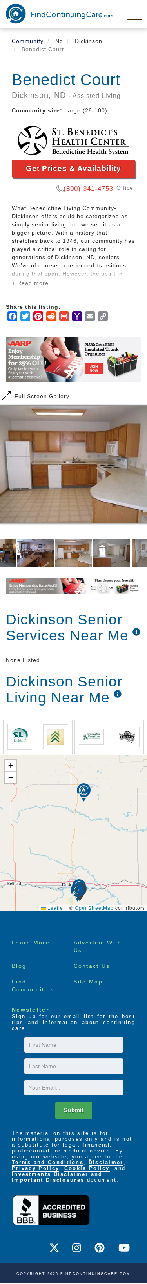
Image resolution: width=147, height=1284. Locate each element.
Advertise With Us (98, 946)
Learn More (31, 942)
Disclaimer (106, 1162)
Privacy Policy (35, 1168)
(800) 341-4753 (88, 188)
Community (28, 41)
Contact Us (92, 966)
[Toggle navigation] (135, 13)
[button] (77, 892)
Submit (73, 1110)
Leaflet (55, 907)
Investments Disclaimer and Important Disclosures (57, 1177)
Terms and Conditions (47, 1162)
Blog (19, 966)
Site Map (88, 981)
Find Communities (33, 985)
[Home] (59, 13)
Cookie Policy (87, 1168)
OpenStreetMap (94, 907)
